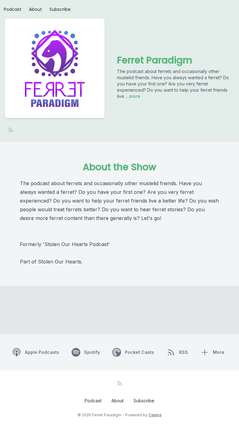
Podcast (12, 9)
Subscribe (60, 9)
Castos (155, 415)
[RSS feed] (10, 129)
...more (132, 96)
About (35, 9)
